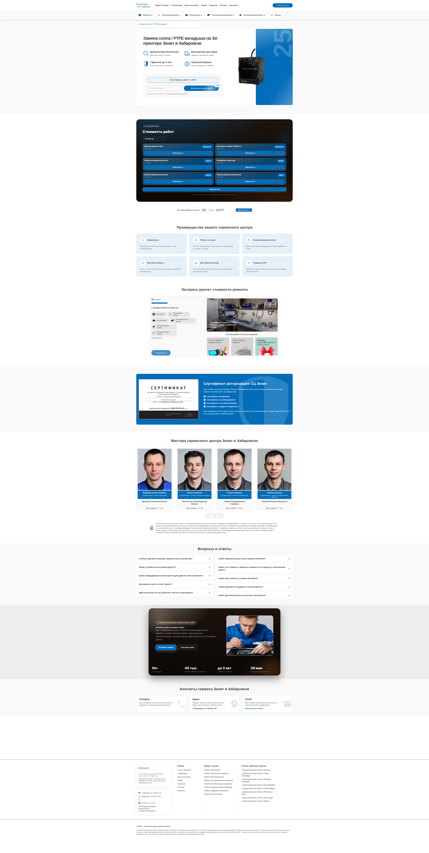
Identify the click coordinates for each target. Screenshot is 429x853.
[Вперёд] (290, 15)
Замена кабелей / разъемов (156, 175)
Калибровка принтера (226, 160)
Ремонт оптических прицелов (216, 773)
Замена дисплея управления (229, 175)
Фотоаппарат (194, 15)
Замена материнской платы (156, 160)
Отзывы (223, 5)
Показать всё (214, 189)
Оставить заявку (166, 647)
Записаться (177, 153)
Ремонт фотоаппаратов (214, 777)
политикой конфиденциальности (177, 94)
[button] (210, 516)
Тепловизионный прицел (222, 15)
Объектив (147, 15)
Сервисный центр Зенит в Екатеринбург (258, 785)
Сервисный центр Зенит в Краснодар (257, 798)
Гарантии (213, 5)
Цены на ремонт (191, 5)
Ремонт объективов (212, 770)
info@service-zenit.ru (254, 708)
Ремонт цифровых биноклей (216, 791)
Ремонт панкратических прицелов (218, 787)
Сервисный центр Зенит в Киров (255, 801)
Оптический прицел (170, 15)
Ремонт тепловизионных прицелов (218, 780)
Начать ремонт (283, 5)
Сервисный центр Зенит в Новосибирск (258, 788)
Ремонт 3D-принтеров (213, 794)
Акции (204, 5)
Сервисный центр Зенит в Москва (256, 770)
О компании (177, 5)
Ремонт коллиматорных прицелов (218, 784)
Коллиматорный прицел (253, 15)
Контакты (233, 5)
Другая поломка (244, 210)
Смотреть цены (187, 647)
